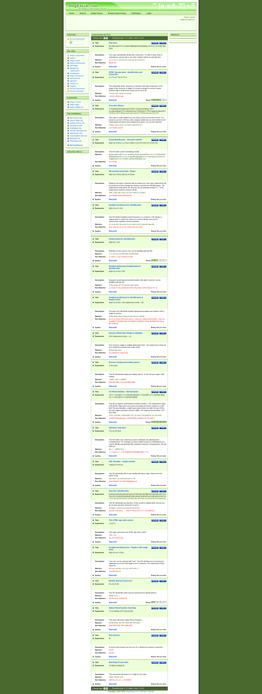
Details (155, 43)
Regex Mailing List (76, 107)
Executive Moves (116, 106)
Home (71, 13)
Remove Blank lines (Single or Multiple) (126, 333)
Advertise (73, 81)
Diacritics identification (119, 491)
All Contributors (76, 145)
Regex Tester (97, 13)
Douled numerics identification (122, 239)
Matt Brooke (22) (76, 133)
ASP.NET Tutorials (147, 691)
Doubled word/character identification (125, 205)
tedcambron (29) (76, 126)
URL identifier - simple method (122, 461)
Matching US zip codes (118, 662)
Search (83, 13)
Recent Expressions (77, 39)
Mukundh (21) (75, 138)
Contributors (74, 73)
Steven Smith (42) (76, 120)
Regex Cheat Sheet (77, 55)
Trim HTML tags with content (121, 520)
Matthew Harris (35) (77, 123)
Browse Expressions (117, 13)
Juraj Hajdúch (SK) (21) (78, 136)
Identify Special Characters (120, 581)
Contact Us (74, 83)
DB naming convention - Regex (122, 171)
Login (149, 13)
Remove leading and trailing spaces (124, 362)
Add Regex (136, 13)
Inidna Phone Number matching (122, 608)
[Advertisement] (122, 23)
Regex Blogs (74, 104)
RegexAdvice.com (132, 691)
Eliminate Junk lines (117, 428)
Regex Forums (75, 102)
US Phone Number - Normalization (123, 392)
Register (73, 86)
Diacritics (113, 43)
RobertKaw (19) (76, 141)
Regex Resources (76, 76)
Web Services (75, 78)
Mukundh (113, 67)
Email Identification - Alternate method (125, 140)
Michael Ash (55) (76, 118)
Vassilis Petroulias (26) (78, 131)
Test (162, 43)
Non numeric (114, 635)
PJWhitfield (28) (75, 128)
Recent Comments (77, 91)
